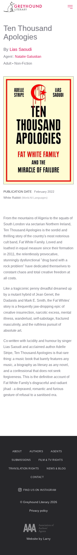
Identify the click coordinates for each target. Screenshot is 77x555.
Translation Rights (24, 468)
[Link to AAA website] (38, 528)
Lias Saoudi (21, 49)
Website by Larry (39, 538)
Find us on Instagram (39, 489)
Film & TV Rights (50, 459)
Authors (36, 451)
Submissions (21, 459)
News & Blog (56, 468)
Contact (37, 477)
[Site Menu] (70, 6)
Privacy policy (38, 510)
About (17, 451)
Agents (56, 451)
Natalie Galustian (28, 56)
